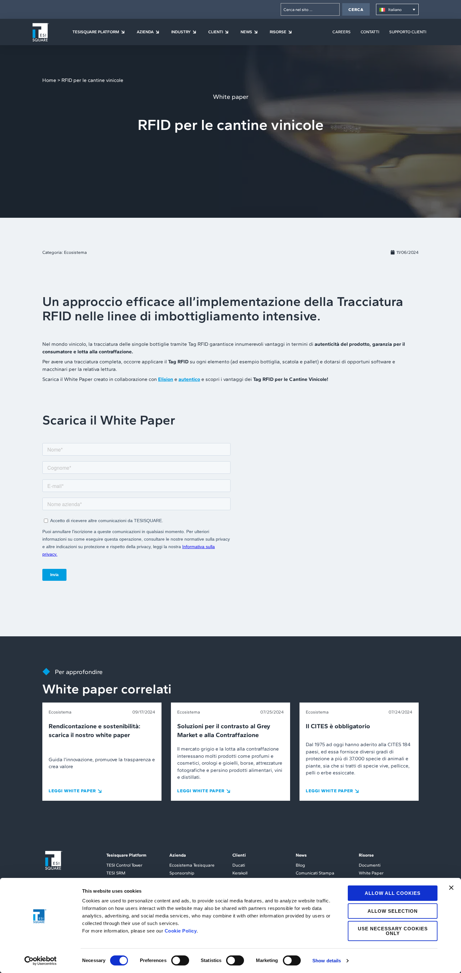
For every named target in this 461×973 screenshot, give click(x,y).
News (301, 855)
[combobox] (310, 9)
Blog (300, 865)
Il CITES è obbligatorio (338, 726)
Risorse (366, 855)
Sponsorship (181, 873)
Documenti (369, 865)
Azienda (177, 855)
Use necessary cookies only (393, 931)
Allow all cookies (393, 893)
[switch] (180, 960)
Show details (326, 960)
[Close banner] (451, 887)
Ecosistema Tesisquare (192, 865)
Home (49, 80)
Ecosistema (75, 252)
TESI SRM (115, 873)
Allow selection (393, 911)
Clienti (239, 855)
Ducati (238, 865)
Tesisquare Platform (126, 855)
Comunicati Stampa (315, 873)
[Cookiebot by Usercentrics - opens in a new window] (40, 960)
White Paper (371, 873)
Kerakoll (239, 873)
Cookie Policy (181, 930)
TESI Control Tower (124, 865)
